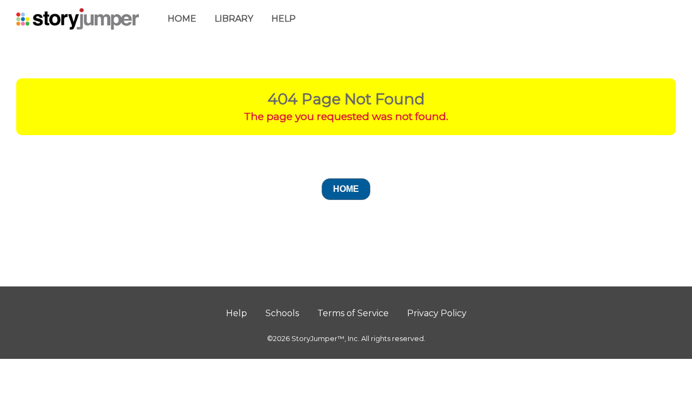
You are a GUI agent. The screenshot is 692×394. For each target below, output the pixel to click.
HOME (182, 19)
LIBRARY (234, 19)
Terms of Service (353, 313)
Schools (282, 313)
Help (236, 313)
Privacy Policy (437, 313)
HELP (283, 19)
